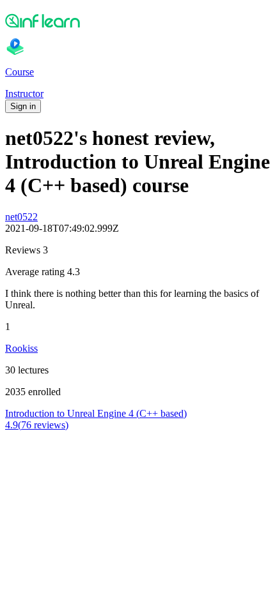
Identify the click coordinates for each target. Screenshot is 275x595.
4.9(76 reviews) (36, 424)
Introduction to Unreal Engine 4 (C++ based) (96, 413)
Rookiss (21, 348)
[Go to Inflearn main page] (137, 20)
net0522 (21, 216)
